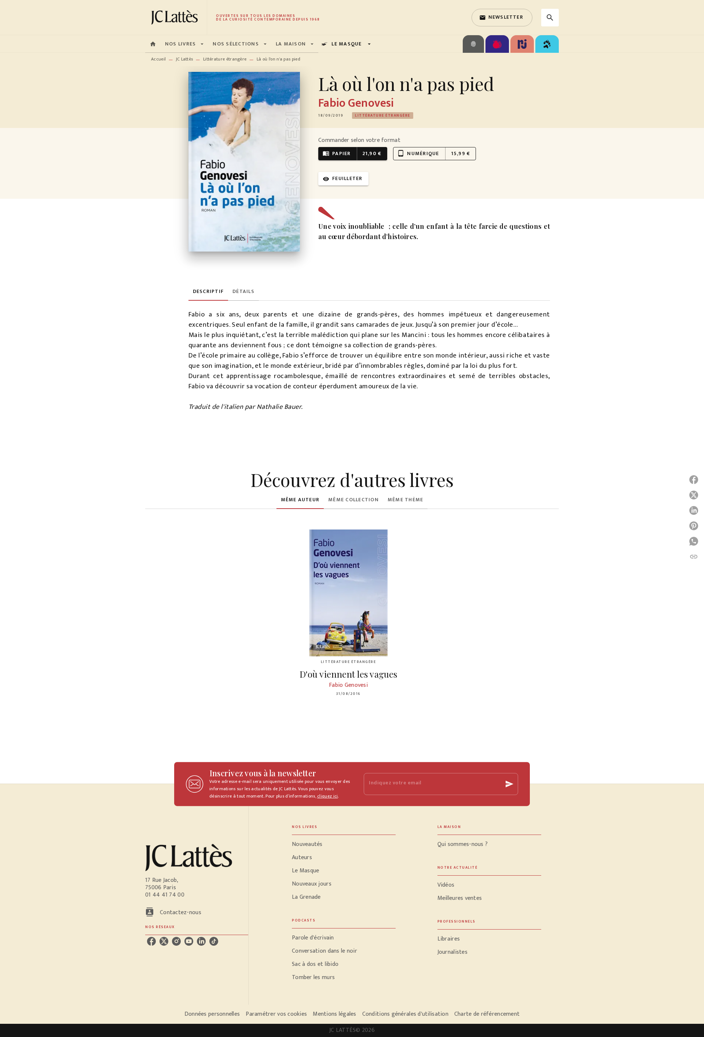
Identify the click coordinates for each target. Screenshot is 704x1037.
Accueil (158, 59)
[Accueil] (176, 17)
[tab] (153, 44)
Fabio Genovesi (356, 103)
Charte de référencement (487, 1014)
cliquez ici (327, 796)
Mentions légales (334, 1014)
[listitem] (151, 941)
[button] (502, 17)
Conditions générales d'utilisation (405, 1014)
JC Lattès (184, 59)
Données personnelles (212, 1014)
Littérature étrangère (224, 59)
